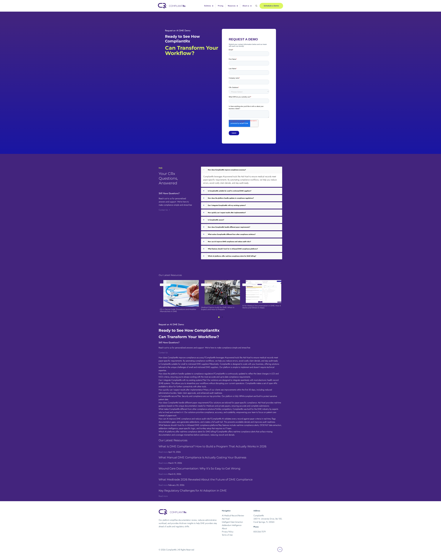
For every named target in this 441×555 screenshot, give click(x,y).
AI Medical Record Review (233, 515)
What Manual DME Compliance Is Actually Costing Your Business (202, 457)
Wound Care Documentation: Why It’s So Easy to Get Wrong (199, 468)
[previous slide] (266, 275)
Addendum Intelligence (231, 525)
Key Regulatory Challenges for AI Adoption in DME (193, 490)
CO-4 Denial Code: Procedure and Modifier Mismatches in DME (178, 310)
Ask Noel (226, 518)
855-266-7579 (259, 531)
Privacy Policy (227, 531)
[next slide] (277, 275)
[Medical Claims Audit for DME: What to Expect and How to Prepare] (222, 292)
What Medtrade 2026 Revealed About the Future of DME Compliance (206, 479)
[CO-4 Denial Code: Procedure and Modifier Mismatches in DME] (181, 293)
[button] (241, 177)
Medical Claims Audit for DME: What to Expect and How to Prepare (217, 308)
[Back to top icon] (279, 549)
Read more (163, 451)
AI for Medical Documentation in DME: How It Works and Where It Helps (261, 307)
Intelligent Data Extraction (232, 521)
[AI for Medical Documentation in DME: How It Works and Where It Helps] (263, 291)
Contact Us (163, 209)
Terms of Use (227, 534)
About (224, 528)
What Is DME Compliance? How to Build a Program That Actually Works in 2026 (212, 446)
